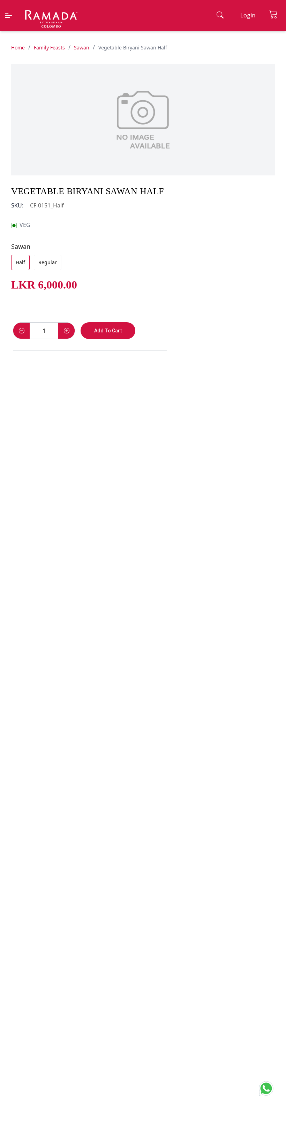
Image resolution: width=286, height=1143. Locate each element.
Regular (47, 262)
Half (20, 262)
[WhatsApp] (268, 1087)
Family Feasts (49, 47)
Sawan (81, 47)
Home (18, 47)
